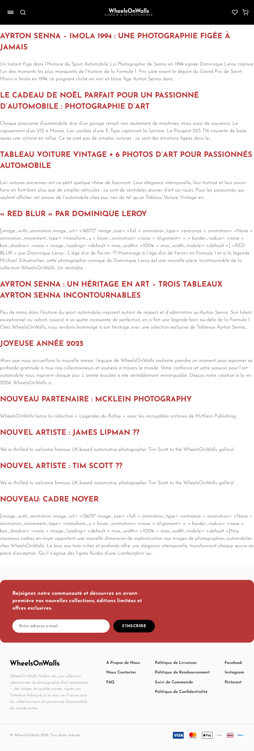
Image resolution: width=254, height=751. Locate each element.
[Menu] (10, 12)
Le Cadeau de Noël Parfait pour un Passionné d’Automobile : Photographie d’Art (99, 101)
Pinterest (233, 682)
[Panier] (245, 12)
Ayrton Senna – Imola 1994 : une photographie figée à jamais (115, 42)
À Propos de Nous (123, 663)
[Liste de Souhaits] (235, 12)
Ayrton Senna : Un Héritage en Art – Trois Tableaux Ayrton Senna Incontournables (111, 290)
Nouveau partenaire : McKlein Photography (96, 399)
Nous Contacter (121, 672)
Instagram (234, 672)
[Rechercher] (23, 12)
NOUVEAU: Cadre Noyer (49, 499)
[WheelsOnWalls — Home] (129, 10)
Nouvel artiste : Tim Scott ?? (61, 466)
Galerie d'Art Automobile (129, 15)
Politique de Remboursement (182, 672)
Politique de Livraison (176, 663)
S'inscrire (134, 626)
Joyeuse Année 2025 (41, 344)
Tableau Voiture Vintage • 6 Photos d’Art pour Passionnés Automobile (126, 160)
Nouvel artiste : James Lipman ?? (69, 433)
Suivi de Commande (174, 682)
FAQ (110, 682)
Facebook (233, 663)
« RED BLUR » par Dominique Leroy (73, 214)
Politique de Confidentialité (181, 692)
